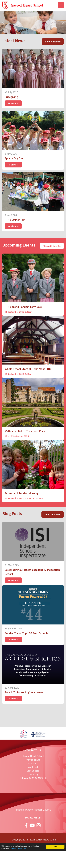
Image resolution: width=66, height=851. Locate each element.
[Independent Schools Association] (24, 734)
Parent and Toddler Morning (22, 493)
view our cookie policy (18, 848)
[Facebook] (26, 825)
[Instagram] (39, 825)
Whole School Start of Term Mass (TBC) (28, 369)
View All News (52, 41)
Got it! (55, 847)
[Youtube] (32, 825)
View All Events (51, 246)
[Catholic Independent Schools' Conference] (38, 734)
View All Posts (52, 514)
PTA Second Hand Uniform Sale (23, 307)
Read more (13, 103)
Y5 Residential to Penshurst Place (25, 431)
